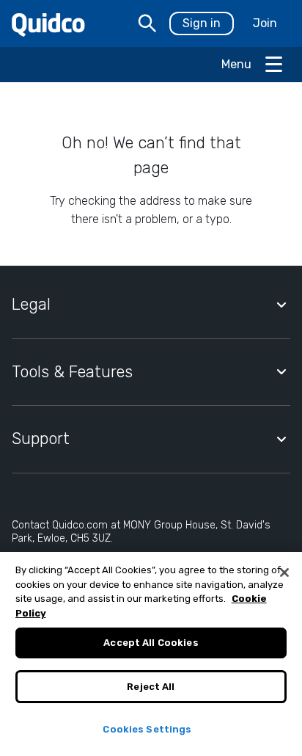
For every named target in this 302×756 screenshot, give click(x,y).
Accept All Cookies (150, 642)
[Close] (284, 572)
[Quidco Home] (48, 24)
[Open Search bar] (147, 23)
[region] (151, 654)
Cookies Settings (147, 729)
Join (265, 23)
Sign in (202, 23)
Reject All (150, 686)
